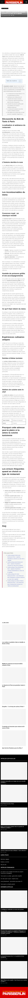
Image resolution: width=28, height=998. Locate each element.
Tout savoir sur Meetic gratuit (8, 884)
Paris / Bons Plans (5, 8)
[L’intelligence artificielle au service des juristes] (14, 899)
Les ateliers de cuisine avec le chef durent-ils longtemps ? (13, 542)
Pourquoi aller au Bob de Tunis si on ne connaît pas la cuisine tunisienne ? (13, 545)
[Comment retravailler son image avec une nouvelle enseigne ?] (14, 771)
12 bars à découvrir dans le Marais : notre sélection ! (13, 850)
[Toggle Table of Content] (19, 81)
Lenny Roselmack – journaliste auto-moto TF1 (11, 881)
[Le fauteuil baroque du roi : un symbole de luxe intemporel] (14, 946)
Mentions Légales (5, 859)
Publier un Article (5, 862)
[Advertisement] (14, 37)
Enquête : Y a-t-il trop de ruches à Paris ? (13, 706)
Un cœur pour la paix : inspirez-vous (9, 878)
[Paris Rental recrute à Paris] (14, 793)
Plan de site (3, 864)
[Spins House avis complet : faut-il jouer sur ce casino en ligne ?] (14, 970)
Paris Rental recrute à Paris (7, 803)
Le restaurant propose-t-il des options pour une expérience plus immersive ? (13, 538)
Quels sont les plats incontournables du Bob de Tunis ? (13, 532)
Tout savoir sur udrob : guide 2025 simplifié (11, 876)
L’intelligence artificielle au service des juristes (12, 909)
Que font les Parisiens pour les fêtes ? (12, 748)
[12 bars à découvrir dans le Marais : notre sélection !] (14, 840)
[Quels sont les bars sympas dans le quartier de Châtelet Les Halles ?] (14, 816)
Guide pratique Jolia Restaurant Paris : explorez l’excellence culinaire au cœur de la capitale (15, 563)
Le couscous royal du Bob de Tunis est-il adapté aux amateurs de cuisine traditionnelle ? (13, 535)
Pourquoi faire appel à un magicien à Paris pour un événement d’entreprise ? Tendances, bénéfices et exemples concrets (13, 932)
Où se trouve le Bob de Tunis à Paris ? (11, 529)
